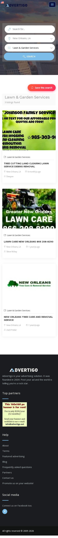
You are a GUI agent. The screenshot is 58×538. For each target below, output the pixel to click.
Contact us (8, 477)
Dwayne (9, 176)
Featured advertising (13, 456)
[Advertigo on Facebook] (4, 511)
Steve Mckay (11, 251)
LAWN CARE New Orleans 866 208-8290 (28, 241)
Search (30, 56)
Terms (5, 450)
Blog (4, 461)
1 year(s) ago (34, 247)
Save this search (43, 87)
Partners (7, 472)
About (5, 445)
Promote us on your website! (17, 483)
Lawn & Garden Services (18, 157)
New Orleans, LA (13, 171)
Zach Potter (11, 330)
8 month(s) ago (34, 171)
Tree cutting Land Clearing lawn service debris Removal (26, 165)
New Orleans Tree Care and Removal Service (28, 318)
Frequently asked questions (17, 467)
